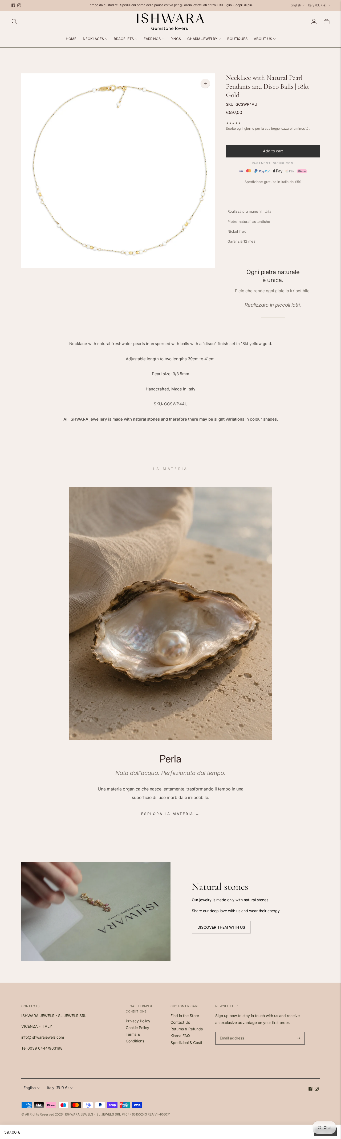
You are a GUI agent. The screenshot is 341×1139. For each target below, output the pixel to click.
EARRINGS (152, 39)
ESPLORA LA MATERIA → (170, 814)
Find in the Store (184, 1015)
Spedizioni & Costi (186, 1042)
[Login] (314, 21)
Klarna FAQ (180, 1035)
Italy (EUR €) (317, 5)
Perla (170, 759)
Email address (231, 1032)
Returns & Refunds (186, 1029)
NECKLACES (93, 39)
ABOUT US (263, 39)
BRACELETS (124, 39)
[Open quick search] (14, 21)
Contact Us (180, 1022)
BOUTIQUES (237, 39)
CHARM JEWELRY (202, 39)
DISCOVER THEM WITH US (221, 927)
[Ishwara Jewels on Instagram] (19, 5)
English (295, 5)
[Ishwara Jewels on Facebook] (13, 5)
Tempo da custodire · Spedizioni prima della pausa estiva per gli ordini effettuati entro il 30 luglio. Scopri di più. (170, 5)
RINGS (175, 39)
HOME (71, 39)
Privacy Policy (138, 1021)
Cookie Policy (137, 1027)
